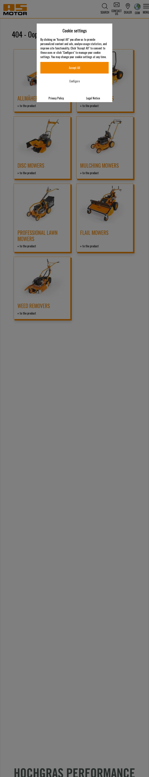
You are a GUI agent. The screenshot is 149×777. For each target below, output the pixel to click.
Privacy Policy (56, 98)
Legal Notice (93, 98)
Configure (74, 81)
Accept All (74, 68)
